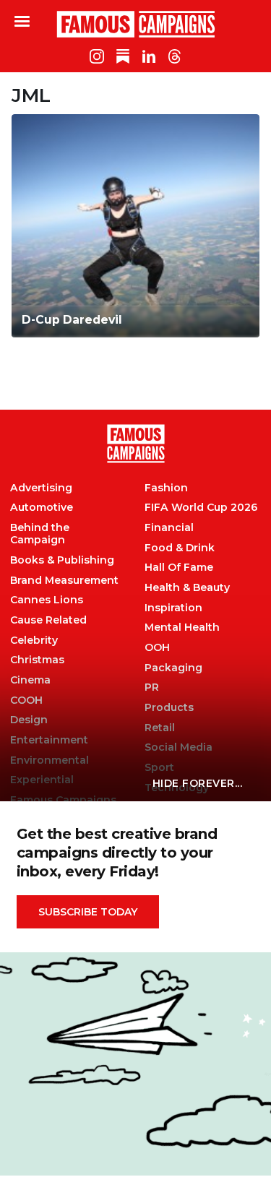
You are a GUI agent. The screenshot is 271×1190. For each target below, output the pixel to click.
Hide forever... (197, 783)
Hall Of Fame (179, 567)
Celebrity (34, 640)
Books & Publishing (62, 560)
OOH (157, 648)
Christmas (37, 660)
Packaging (173, 668)
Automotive (41, 507)
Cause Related (48, 620)
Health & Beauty (187, 588)
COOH (26, 700)
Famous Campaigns (135, 24)
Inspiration (173, 608)
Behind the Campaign (39, 534)
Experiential (42, 780)
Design (29, 720)
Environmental (49, 760)
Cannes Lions (46, 600)
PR (152, 687)
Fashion (166, 488)
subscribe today (87, 911)
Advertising (41, 488)
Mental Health (182, 627)
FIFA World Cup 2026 (201, 507)
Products (169, 708)
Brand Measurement (64, 580)
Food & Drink (180, 548)
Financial (169, 528)
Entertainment (49, 740)
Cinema (30, 680)
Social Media (178, 747)
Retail (160, 728)
